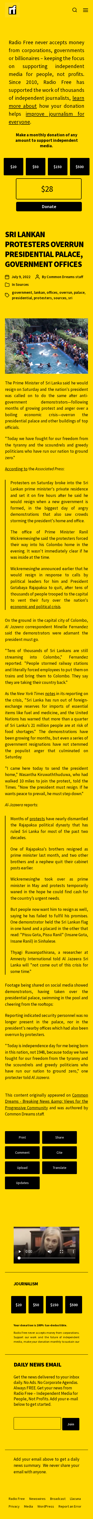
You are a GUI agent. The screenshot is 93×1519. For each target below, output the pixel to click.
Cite (59, 1152)
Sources (22, 284)
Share (59, 1137)
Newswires (37, 1498)
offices (52, 292)
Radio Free (17, 1498)
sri (70, 298)
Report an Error (70, 1506)
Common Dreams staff (65, 276)
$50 (35, 166)
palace (79, 292)
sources (60, 298)
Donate (49, 206)
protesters (43, 298)
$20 (13, 166)
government (22, 292)
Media (28, 1506)
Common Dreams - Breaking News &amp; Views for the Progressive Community (46, 1101)
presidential (22, 298)
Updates (22, 1183)
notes (50, 693)
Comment (22, 1152)
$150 (58, 166)
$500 (80, 166)
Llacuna (75, 1498)
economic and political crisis (35, 606)
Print (22, 1137)
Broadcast (57, 1498)
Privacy (14, 1506)
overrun (65, 292)
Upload (22, 1167)
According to (16, 469)
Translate (59, 1167)
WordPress (45, 1506)
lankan (39, 292)
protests (37, 818)
